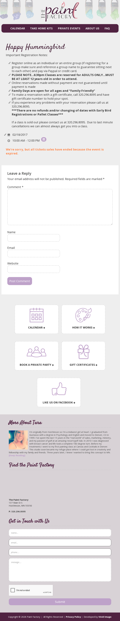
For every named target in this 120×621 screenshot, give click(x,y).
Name (11, 232)
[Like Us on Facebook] (59, 389)
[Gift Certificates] (83, 352)
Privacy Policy (73, 616)
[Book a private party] (36, 352)
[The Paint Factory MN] (60, 20)
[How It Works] (83, 315)
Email (11, 248)
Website (12, 263)
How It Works (82, 327)
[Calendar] (36, 315)
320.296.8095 (18, 511)
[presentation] (31, 590)
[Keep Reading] (17, 455)
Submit (60, 602)
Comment (15, 187)
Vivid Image (104, 616)
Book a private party (36, 364)
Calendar (35, 327)
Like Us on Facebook (58, 402)
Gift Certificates (83, 364)
